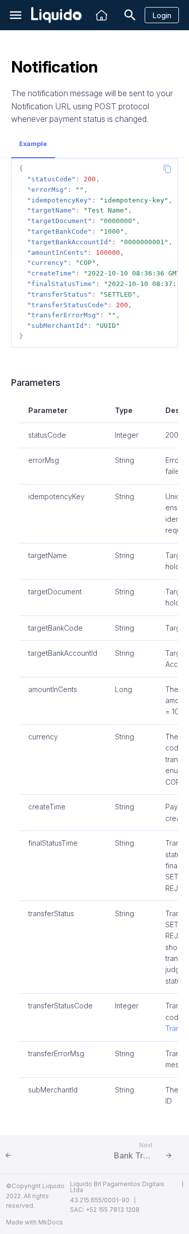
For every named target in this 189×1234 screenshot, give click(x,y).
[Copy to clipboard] (167, 169)
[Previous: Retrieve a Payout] (44, 1154)
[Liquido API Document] (56, 15)
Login (161, 15)
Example (33, 144)
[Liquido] (101, 15)
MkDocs (50, 1222)
